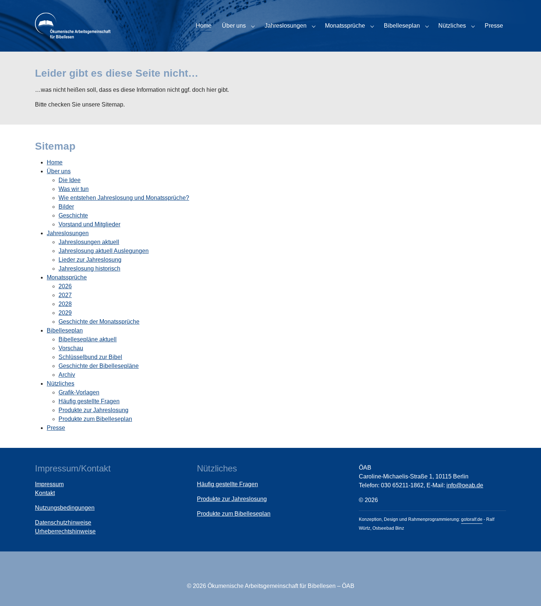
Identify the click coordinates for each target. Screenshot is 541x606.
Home (55, 162)
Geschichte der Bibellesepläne (99, 366)
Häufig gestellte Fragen (89, 401)
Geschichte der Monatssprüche (99, 321)
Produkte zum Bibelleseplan (95, 419)
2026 (65, 286)
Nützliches (60, 383)
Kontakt (45, 493)
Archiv (67, 375)
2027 (65, 295)
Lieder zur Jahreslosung (90, 260)
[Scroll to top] (525, 590)
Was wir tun (74, 189)
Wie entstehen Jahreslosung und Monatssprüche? (124, 198)
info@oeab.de (464, 485)
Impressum (49, 484)
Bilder (66, 206)
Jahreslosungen (68, 233)
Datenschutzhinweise (63, 522)
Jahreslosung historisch (89, 268)
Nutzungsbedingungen (65, 508)
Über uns (59, 171)
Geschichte (73, 215)
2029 (65, 313)
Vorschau (71, 348)
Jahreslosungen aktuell (89, 242)
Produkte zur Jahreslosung (93, 410)
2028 (65, 304)
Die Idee (70, 180)
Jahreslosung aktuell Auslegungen (104, 251)
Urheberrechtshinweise (65, 531)
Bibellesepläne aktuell (88, 339)
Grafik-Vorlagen (79, 392)
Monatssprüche (67, 277)
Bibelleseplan (65, 330)
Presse (56, 428)
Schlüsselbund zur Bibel (90, 357)
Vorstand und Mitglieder (89, 224)
